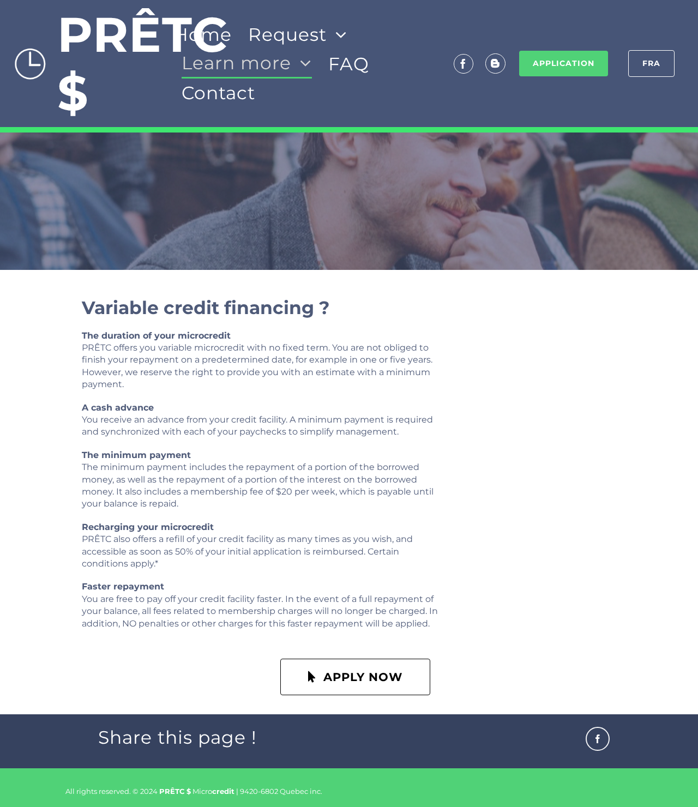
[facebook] (463, 64)
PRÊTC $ (142, 63)
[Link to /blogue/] (495, 63)
